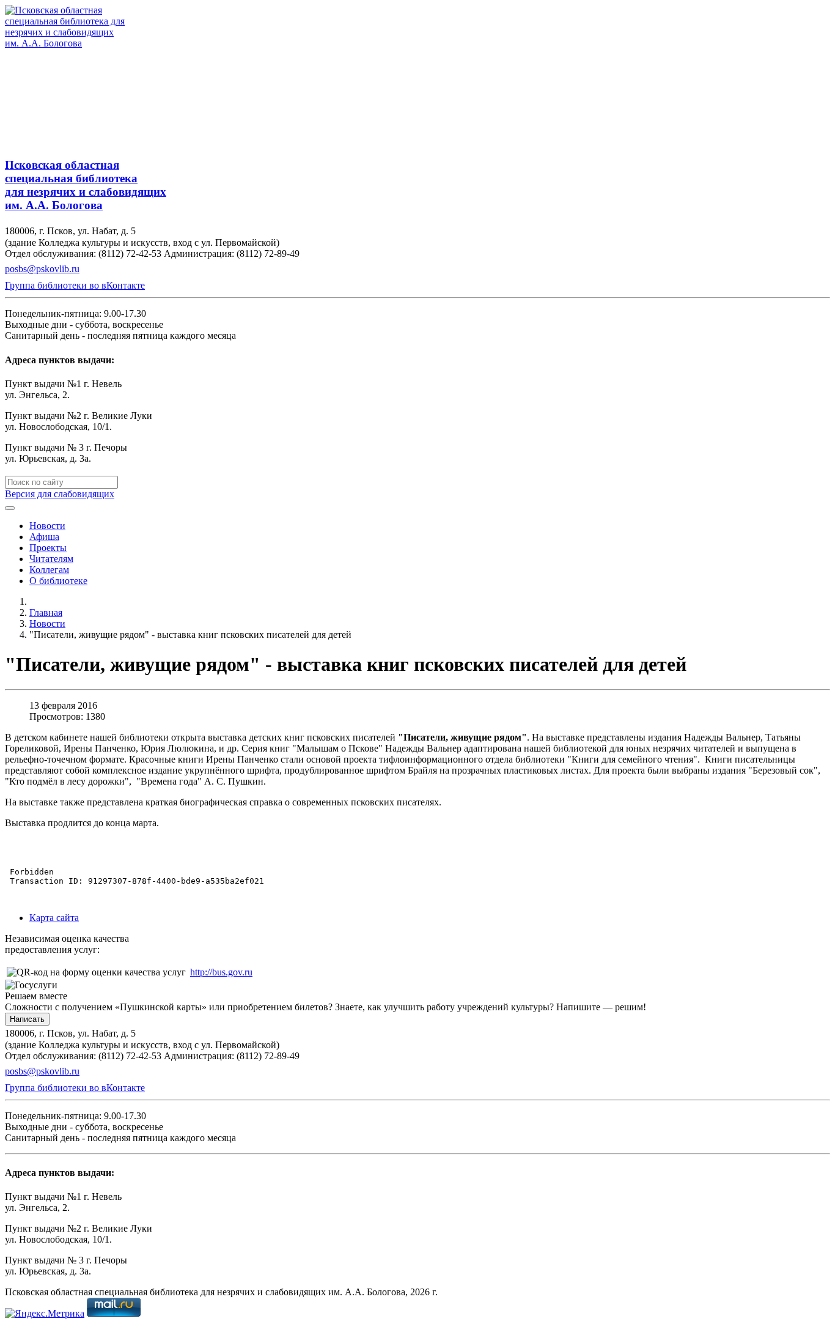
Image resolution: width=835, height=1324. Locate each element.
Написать (27, 1019)
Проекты (48, 547)
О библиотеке (58, 580)
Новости (47, 525)
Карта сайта (54, 917)
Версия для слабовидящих (59, 494)
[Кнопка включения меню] (10, 508)
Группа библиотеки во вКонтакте (75, 285)
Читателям (51, 558)
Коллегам (49, 569)
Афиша (44, 536)
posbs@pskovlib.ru (42, 269)
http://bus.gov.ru (221, 972)
